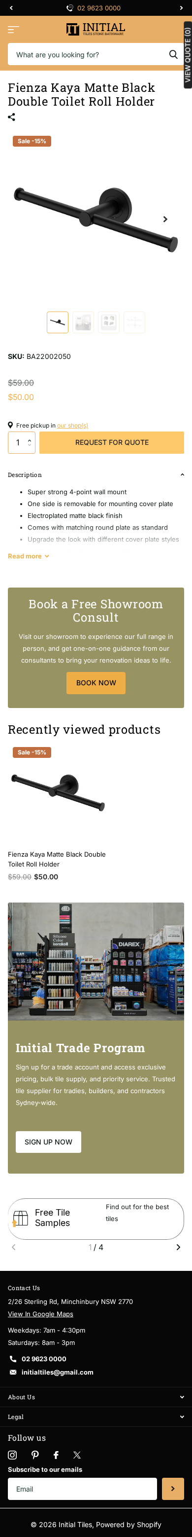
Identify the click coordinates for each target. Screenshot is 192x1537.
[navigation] (11, 8)
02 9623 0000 (44, 1359)
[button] (31, 434)
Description (25, 474)
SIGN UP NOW (48, 1142)
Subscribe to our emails (45, 1469)
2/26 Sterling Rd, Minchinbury (102, 8)
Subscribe (173, 1489)
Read (25, 556)
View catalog (13, 29)
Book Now (96, 682)
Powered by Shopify (128, 1524)
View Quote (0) (188, 54)
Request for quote (112, 442)
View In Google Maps (40, 1314)
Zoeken (173, 54)
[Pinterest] (35, 1455)
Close (96, 1397)
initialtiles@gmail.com (58, 1372)
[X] (77, 1455)
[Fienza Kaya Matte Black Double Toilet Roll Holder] (58, 792)
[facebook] (56, 1455)
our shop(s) (72, 425)
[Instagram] (12, 1455)
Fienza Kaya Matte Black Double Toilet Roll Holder (57, 859)
